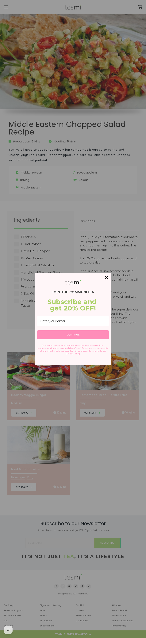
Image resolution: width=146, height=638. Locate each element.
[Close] (106, 277)
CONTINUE (73, 334)
